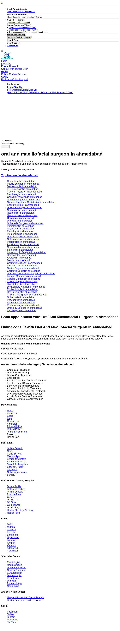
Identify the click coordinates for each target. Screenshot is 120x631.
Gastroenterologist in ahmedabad (24, 207)
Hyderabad (13, 537)
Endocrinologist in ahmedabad (23, 205)
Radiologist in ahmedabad (20, 231)
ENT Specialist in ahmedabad (22, 189)
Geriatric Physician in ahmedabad (24, 197)
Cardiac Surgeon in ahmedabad (23, 279)
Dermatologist (14, 575)
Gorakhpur (12, 550)
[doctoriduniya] (7, 58)
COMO (10, 497)
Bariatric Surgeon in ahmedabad (24, 276)
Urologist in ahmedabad (19, 220)
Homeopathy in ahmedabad (21, 255)
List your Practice (16, 489)
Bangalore (12, 535)
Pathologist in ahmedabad (20, 226)
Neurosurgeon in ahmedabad (22, 215)
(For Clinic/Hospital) (22, 91)
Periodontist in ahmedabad (21, 302)
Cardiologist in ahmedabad (21, 181)
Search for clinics (16, 461)
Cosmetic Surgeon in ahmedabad (24, 263)
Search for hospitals (17, 464)
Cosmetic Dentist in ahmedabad (23, 271)
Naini (10, 451)
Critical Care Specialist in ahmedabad (26, 294)
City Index (12, 469)
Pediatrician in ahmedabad (21, 242)
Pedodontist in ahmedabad (21, 300)
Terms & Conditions (17, 431)
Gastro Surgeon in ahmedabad (23, 268)
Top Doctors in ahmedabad (19, 175)
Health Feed (13, 513)
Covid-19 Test (14, 453)
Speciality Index (15, 467)
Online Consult (15, 448)
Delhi (10, 524)
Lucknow (11, 540)
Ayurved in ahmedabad (19, 257)
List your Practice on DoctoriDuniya (25, 597)
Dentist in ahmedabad (18, 260)
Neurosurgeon (14, 565)
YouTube (11, 622)
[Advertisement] (60, 116)
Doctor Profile (14, 486)
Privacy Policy (14, 426)
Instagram (12, 619)
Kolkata (11, 532)
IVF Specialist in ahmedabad (22, 265)
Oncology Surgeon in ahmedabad (24, 308)
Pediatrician (13, 578)
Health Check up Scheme (20, 510)
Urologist (11, 581)
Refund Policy (14, 429)
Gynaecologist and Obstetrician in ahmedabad (31, 202)
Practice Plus (14, 494)
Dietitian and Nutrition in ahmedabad (26, 286)
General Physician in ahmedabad (24, 191)
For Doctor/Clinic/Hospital (14, 78)
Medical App (13, 456)
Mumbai (11, 527)
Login (6, 62)
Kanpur (11, 543)
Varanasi (11, 545)
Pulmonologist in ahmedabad (22, 234)
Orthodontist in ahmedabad (21, 297)
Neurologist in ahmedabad (21, 213)
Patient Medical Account (13, 72)
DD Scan (12, 502)
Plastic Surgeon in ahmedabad (23, 184)
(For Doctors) (15, 88)
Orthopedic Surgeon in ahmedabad (25, 223)
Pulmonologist (14, 583)
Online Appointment (17, 472)
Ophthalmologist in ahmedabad (23, 239)
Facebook (12, 611)
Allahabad (12, 548)
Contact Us (13, 421)
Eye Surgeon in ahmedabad (21, 310)
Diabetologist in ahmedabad (21, 284)
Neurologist (13, 586)
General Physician (16, 567)
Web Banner (13, 505)
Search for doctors (16, 459)
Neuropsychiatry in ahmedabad (23, 247)
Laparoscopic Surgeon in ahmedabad (26, 252)
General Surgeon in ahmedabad (23, 199)
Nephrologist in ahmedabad (21, 210)
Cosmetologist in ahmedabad (22, 281)
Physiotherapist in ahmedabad (23, 244)
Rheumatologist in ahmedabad (23, 305)
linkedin (11, 617)
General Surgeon (16, 570)
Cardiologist (13, 562)
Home (10, 410)
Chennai (11, 529)
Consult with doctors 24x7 (14, 67)
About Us (12, 413)
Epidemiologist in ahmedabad (22, 289)
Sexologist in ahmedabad (20, 250)
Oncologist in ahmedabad (20, 218)
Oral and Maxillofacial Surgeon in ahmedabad (31, 273)
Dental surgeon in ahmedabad (22, 236)
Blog (9, 418)
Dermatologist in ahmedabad (22, 186)
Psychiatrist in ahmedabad (21, 228)
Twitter (10, 614)
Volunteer (12, 424)
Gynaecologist (14, 573)
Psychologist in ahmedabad (21, 194)
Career (10, 416)
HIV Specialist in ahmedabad (22, 292)
